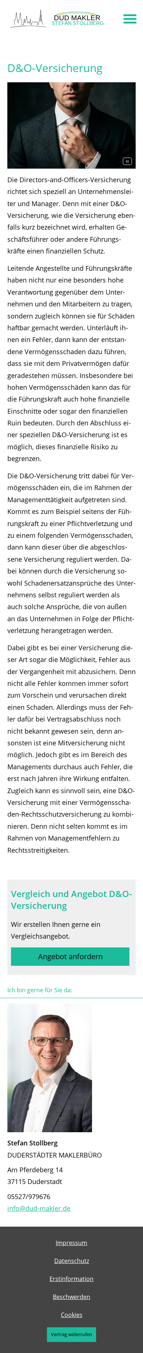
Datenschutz (71, 1261)
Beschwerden (71, 1297)
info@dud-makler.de (38, 1208)
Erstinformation (72, 1279)
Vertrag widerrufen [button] (71, 1334)
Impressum (71, 1243)
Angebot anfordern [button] (70, 956)
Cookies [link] (71, 1315)
